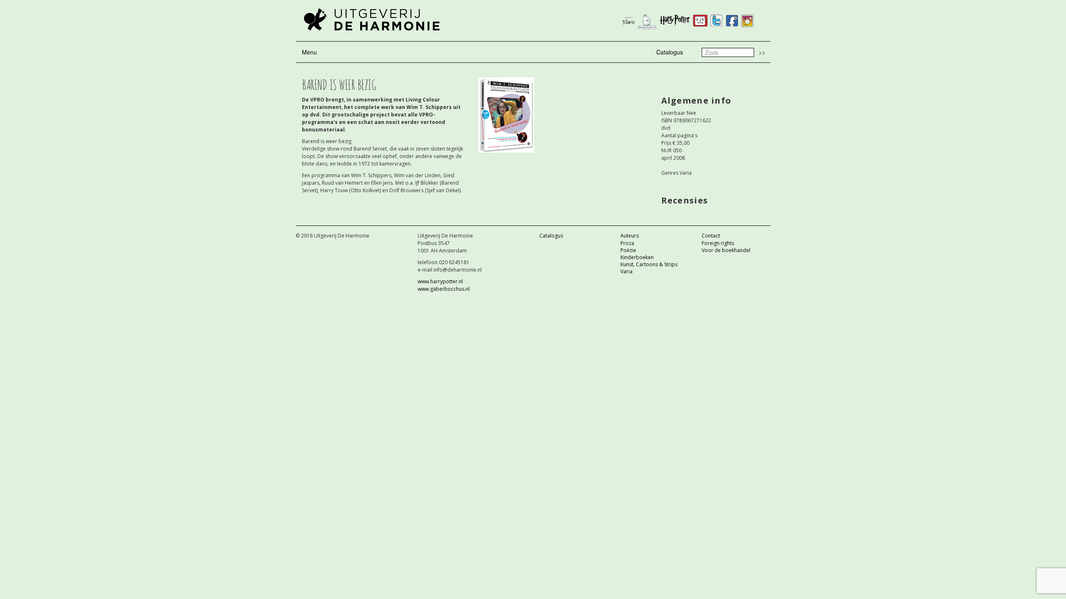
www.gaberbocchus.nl (444, 288)
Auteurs (629, 235)
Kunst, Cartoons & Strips (648, 264)
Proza (627, 243)
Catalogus (669, 52)
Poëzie (628, 250)
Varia (626, 271)
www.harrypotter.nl (440, 281)
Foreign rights (718, 243)
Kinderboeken (637, 257)
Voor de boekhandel (726, 250)
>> (762, 52)
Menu (309, 52)
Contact (711, 235)
